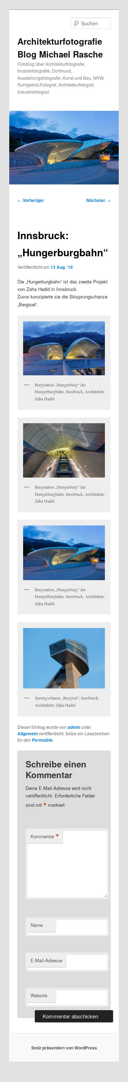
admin (74, 727)
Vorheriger (30, 200)
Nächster (98, 200)
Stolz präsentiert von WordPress (64, 1047)
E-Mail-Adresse (46, 960)
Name (37, 925)
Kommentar (45, 836)
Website (39, 995)
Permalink (42, 740)
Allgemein (27, 733)
